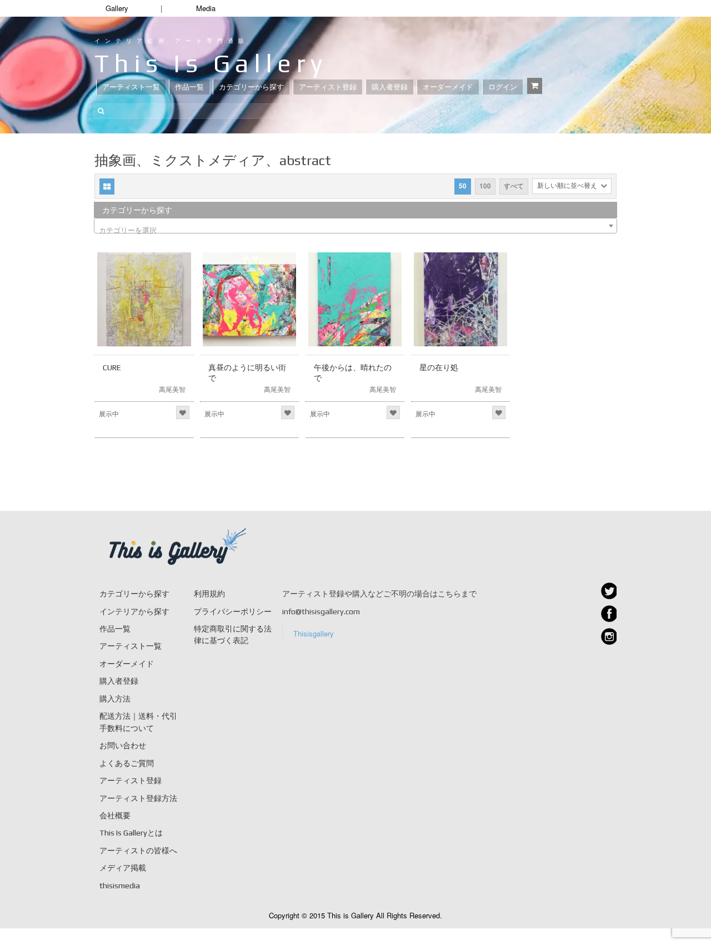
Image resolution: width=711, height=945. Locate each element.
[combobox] (355, 225)
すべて (514, 186)
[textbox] (355, 229)
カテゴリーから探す (251, 87)
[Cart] (534, 86)
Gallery (117, 8)
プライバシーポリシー (233, 611)
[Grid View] (106, 186)
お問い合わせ (122, 745)
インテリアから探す (134, 611)
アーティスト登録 (328, 87)
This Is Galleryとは (131, 832)
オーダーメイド (448, 87)
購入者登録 (390, 87)
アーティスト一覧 (131, 87)
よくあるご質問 (126, 763)
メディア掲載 (122, 867)
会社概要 (115, 815)
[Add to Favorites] (182, 412)
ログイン (502, 87)
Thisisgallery (313, 633)
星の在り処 (438, 367)
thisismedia (119, 885)
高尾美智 (172, 389)
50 (463, 186)
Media (206, 8)
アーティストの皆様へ (138, 850)
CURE (112, 367)
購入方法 (115, 698)
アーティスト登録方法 (138, 798)
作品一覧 (189, 87)
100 (485, 186)
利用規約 (209, 593)
